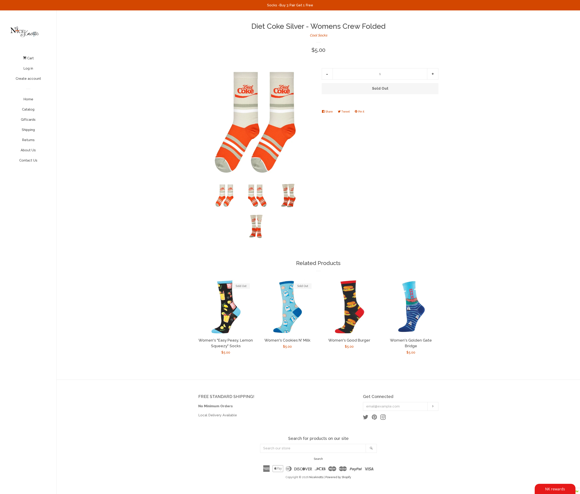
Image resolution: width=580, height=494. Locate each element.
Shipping (28, 130)
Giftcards (28, 120)
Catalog (28, 109)
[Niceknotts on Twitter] (365, 418)
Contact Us (28, 160)
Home (28, 99)
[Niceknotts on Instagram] (383, 418)
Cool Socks (318, 35)
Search (318, 458)
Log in (28, 68)
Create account (28, 79)
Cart (30, 58)
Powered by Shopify (338, 477)
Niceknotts (316, 477)
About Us (28, 150)
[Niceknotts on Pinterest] (374, 418)
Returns (28, 140)
